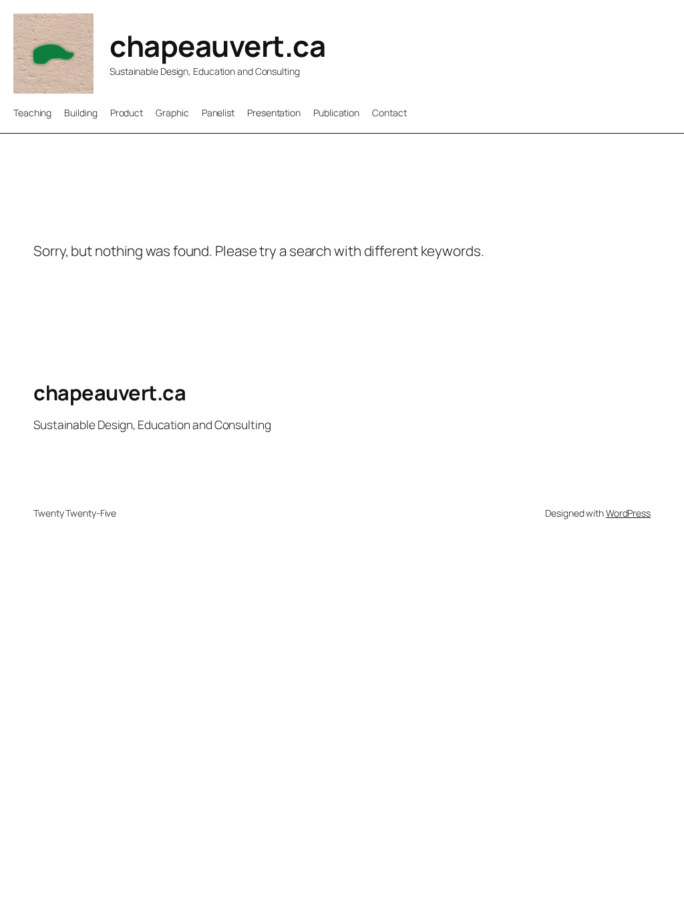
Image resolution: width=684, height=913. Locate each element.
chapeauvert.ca (217, 45)
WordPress (628, 513)
